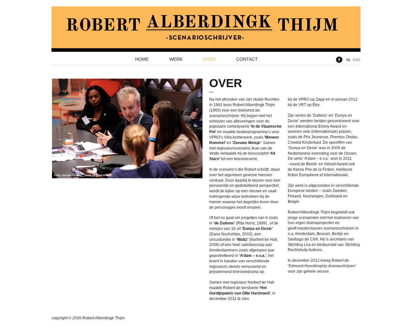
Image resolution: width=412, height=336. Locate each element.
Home (142, 59)
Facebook (339, 60)
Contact (247, 59)
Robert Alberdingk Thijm (206, 29)
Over (209, 59)
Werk (176, 59)
